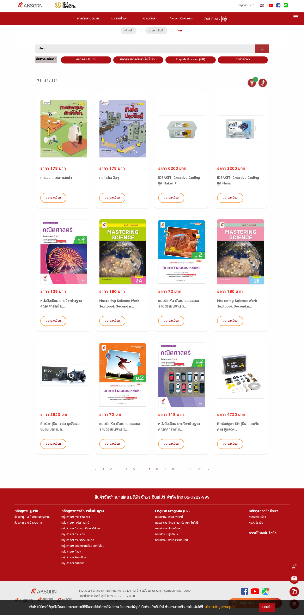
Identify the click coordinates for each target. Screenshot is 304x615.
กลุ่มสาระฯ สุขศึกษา (72, 563)
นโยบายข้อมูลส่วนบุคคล (220, 607)
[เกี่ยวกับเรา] (294, 566)
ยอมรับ (267, 607)
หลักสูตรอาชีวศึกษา (263, 511)
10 (173, 469)
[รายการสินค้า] (294, 591)
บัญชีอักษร (245, 6)
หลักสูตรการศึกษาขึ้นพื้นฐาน (82, 511)
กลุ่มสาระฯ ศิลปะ (71, 552)
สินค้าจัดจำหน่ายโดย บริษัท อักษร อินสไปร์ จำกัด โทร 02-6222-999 (152, 498)
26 (190, 469)
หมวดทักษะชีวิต (257, 517)
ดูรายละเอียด (53, 198)
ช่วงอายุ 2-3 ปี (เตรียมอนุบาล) (32, 517)
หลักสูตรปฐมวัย (26, 511)
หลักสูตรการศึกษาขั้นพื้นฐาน (138, 60)
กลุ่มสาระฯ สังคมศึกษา (74, 558)
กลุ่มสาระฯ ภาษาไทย (73, 535)
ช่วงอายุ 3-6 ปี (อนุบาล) (28, 523)
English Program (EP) (190, 60)
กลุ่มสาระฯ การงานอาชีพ (75, 517)
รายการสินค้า (156, 31)
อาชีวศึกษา (243, 60)
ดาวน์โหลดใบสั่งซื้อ (262, 533)
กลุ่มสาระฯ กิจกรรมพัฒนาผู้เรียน (80, 529)
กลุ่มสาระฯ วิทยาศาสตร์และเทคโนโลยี (82, 546)
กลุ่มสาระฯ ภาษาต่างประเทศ (77, 540)
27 (200, 469)
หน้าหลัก (128, 31)
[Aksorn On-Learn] (294, 579)
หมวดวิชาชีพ (256, 523)
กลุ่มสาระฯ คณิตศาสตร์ (75, 523)
